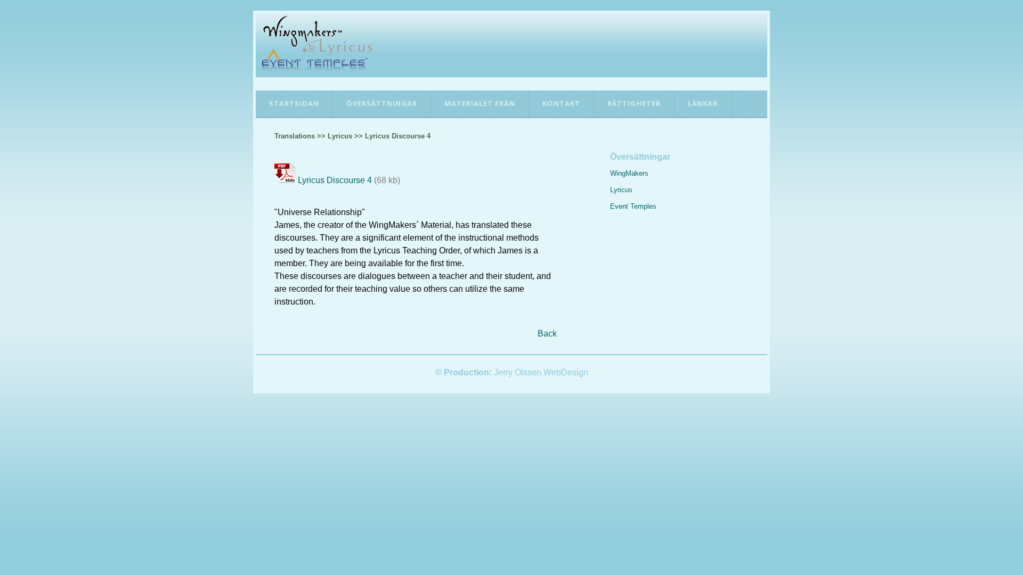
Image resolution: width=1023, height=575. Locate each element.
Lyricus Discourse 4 (335, 180)
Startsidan (294, 103)
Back (547, 333)
